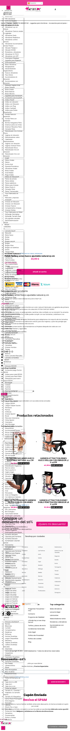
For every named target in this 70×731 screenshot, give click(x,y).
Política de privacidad (22, 677)
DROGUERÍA (9, 439)
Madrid (40, 565)
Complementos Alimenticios (10, 548)
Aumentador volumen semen (12, 542)
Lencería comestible (12, 358)
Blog (29, 642)
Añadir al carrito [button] (57, 465)
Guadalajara (25, 580)
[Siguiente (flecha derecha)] (2, 721)
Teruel (56, 571)
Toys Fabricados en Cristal (11, 194)
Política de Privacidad (35, 635)
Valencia (57, 578)
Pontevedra (41, 591)
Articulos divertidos (11, 622)
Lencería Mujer (55, 612)
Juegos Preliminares (11, 613)
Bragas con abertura (12, 247)
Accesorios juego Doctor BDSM (13, 371)
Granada (24, 576)
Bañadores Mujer (10, 297)
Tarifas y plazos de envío (37, 626)
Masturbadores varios (58, 619)
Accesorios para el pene (57, 23)
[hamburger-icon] (8, 8)
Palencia (40, 587)
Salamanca (58, 547)
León (39, 554)
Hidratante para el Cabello (10, 569)
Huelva (24, 583)
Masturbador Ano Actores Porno (13, 132)
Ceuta (24, 554)
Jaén (23, 591)
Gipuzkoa (25, 569)
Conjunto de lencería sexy (13, 279)
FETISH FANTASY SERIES (27, 253)
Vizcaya (57, 585)
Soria (56, 563)
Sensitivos (8, 719)
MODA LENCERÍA (7, 226)
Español (33, 3)
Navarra (40, 580)
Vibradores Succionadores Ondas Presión (13, 45)
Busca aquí (7, 14)
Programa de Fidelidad (36, 617)
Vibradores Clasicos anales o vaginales (13, 32)
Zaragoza (58, 592)
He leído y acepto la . (16, 677)
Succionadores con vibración (11, 82)
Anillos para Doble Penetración (10, 111)
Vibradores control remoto (11, 41)
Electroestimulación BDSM (11, 221)
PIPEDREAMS (38, 253)
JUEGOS (7, 584)
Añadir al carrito (40, 272)
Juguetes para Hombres (38, 23)
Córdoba (24, 561)
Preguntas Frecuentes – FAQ (36, 610)
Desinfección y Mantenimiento (9, 575)
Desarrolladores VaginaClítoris (10, 70)
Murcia (40, 576)
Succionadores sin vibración (10, 78)
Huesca (24, 587)
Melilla (40, 572)
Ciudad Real (25, 558)
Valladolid (58, 581)
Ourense (40, 583)
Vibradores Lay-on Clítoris (11, 28)
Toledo (57, 574)
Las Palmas (41, 551)
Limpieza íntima (10, 582)
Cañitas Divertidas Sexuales (10, 646)
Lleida (40, 558)
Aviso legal (32, 632)
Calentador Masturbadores (9, 140)
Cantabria (25, 547)
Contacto (31, 614)
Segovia (57, 556)
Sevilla (56, 560)
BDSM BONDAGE (7, 361)
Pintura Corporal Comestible (10, 519)
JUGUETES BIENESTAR (8, 11)
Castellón (25, 551)
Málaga (40, 569)
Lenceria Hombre (11, 333)
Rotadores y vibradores (58, 622)
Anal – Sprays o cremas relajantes (12, 506)
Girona (24, 572)
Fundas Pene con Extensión (10, 120)
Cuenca (24, 565)
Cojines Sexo (9, 437)
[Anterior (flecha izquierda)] (0, 721)
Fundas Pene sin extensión (10, 115)
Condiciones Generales (36, 629)
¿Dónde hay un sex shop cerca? (36, 621)
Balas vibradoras (56, 609)
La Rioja (40, 547)
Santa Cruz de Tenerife (59, 551)
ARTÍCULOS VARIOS (8, 616)
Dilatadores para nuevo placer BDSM (12, 379)
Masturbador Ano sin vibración (11, 151)
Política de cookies (34, 639)
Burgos (7, 585)
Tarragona (58, 567)
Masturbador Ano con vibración (12, 155)
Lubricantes (54, 615)
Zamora (57, 589)
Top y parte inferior (11, 264)
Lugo (39, 561)
